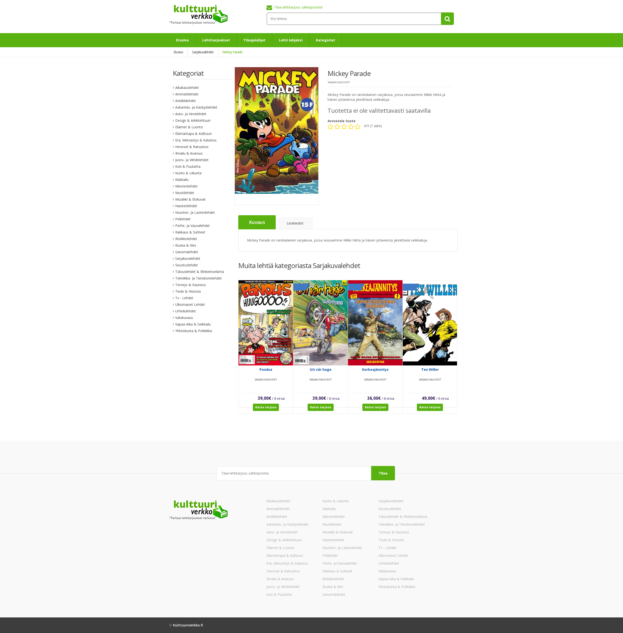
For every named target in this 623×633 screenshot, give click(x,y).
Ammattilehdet (187, 94)
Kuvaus (257, 222)
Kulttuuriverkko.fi (188, 625)
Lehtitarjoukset (216, 40)
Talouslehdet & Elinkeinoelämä (199, 271)
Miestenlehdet (186, 186)
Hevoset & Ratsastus (192, 146)
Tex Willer (430, 369)
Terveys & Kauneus (190, 284)
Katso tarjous (265, 407)
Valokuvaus (184, 317)
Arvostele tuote (342, 121)
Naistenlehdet (186, 206)
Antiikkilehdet (185, 100)
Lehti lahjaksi (290, 40)
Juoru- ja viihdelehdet (192, 160)
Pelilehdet (183, 219)
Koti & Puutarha (188, 166)
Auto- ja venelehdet (190, 114)
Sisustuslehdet (186, 265)
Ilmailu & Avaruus (189, 153)
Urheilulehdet (185, 311)
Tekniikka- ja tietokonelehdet (198, 278)
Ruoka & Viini (185, 245)
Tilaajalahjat (254, 40)
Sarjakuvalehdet (187, 258)
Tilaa (383, 473)
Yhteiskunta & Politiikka (193, 330)
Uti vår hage (320, 369)
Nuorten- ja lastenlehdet (195, 212)
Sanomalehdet (186, 252)
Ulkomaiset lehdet (190, 304)
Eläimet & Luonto (189, 127)
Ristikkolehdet (186, 238)
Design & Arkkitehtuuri (193, 120)
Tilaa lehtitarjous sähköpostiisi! (298, 7)
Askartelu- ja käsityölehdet (196, 107)
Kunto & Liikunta (188, 173)
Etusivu (182, 40)
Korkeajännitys (375, 369)
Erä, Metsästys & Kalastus (196, 140)
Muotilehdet (184, 192)
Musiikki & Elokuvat (190, 199)
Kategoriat (325, 40)
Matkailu (182, 179)
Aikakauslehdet (187, 87)
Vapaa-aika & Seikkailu (193, 324)
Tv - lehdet (184, 298)
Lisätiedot (295, 223)
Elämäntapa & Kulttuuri (193, 133)
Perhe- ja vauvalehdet (192, 225)
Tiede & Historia (188, 291)
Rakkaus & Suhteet (190, 232)
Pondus (265, 369)
